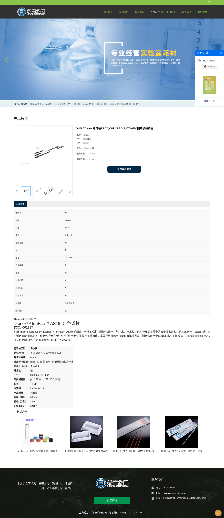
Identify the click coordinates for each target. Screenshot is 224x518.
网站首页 (35, 104)
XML (140, 512)
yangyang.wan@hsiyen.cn (174, 493)
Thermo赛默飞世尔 (62, 104)
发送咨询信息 (124, 169)
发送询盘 (112, 500)
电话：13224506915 (165, 487)
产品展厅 (46, 104)
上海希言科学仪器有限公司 (93, 512)
